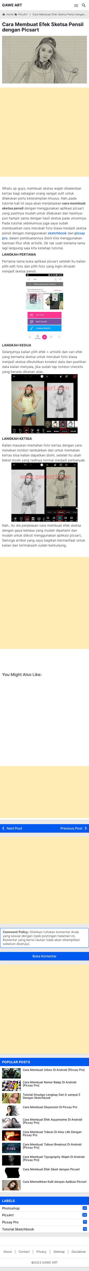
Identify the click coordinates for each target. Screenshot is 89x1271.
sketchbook (57, 233)
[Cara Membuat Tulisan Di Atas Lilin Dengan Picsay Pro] (11, 1135)
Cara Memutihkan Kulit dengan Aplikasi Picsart (55, 1181)
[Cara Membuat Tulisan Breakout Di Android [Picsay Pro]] (11, 1148)
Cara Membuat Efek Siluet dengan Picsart (51, 1169)
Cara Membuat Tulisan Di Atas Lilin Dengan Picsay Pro (52, 1133)
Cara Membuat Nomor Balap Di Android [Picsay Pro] (49, 1084)
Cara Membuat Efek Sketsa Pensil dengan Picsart (43, 27)
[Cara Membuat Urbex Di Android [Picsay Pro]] (11, 1073)
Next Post (14, 828)
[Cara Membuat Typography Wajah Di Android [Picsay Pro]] (11, 1160)
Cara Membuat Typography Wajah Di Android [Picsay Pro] (54, 1158)
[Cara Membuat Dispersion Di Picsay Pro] (11, 1110)
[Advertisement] (44, 132)
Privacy (41, 1251)
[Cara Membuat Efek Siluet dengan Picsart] (11, 1173)
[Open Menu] (76, 5)
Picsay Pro (10, 1222)
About (7, 1251)
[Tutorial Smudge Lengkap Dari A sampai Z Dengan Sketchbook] (11, 1098)
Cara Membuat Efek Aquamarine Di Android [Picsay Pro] (52, 1121)
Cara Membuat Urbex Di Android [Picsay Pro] (54, 1069)
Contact (24, 1251)
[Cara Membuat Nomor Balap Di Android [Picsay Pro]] (11, 1086)
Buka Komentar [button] (44, 956)
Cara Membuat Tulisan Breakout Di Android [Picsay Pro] (52, 1146)
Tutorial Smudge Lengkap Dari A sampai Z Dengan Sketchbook (51, 1096)
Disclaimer (79, 1251)
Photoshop (11, 1208)
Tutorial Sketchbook (18, 1229)
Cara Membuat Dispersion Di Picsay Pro (50, 1107)
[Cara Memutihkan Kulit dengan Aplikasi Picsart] (11, 1185)
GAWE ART (12, 5)
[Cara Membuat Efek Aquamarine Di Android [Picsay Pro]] (11, 1123)
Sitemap (59, 1251)
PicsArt (8, 1215)
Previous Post (71, 828)
